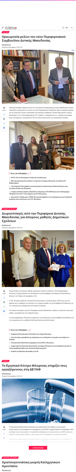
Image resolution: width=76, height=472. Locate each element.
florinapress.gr (6, 45)
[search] (63, 27)
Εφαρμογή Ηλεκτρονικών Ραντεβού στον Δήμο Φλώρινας (31, 334)
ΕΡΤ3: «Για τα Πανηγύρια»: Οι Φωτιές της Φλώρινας (28, 177)
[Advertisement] (38, 13)
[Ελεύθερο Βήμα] (11, 28)
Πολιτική (5, 32)
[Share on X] (4, 119)
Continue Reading (38, 448)
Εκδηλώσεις (6, 457)
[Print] (4, 128)
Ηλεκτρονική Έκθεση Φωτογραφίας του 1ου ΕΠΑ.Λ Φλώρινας (32, 343)
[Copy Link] (4, 123)
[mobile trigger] (3, 28)
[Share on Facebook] (4, 114)
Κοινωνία (5, 208)
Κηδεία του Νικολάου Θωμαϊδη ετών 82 (24, 351)
